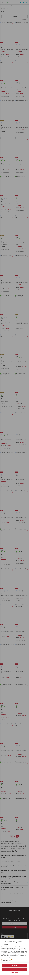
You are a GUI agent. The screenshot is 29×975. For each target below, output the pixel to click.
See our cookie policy (6, 960)
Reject (14, 969)
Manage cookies (14, 972)
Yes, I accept (14, 965)
